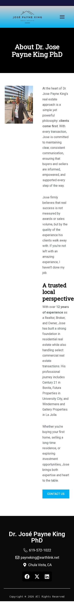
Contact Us (56, 493)
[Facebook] (27, 576)
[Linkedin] (47, 576)
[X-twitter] (37, 576)
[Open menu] (62, 17)
